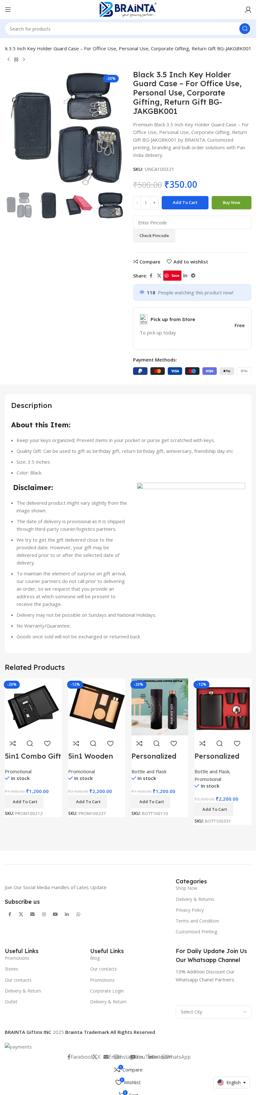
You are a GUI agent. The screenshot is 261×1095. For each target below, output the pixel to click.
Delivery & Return (23, 991)
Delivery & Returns (195, 899)
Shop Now (186, 888)
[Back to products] (16, 60)
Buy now (231, 202)
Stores (11, 969)
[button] (24, 801)
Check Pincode (154, 235)
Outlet (11, 1002)
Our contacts (18, 980)
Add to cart (185, 202)
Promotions (17, 958)
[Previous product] (8, 60)
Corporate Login (107, 991)
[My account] (248, 9)
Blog (95, 958)
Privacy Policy (190, 910)
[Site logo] (128, 9)
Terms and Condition (197, 921)
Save (176, 275)
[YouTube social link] (55, 914)
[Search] (244, 28)
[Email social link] (32, 914)
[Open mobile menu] (8, 9)
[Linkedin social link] (185, 275)
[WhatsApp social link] (78, 914)
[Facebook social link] (151, 275)
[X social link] (159, 275)
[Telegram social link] (193, 275)
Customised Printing (196, 932)
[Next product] (24, 60)
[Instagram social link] (44, 914)
